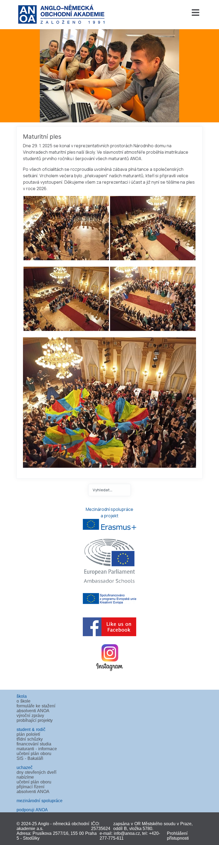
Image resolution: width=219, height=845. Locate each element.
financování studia (34, 744)
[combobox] (109, 490)
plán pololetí (28, 734)
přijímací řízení (30, 786)
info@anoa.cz (127, 833)
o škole (23, 701)
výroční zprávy (30, 715)
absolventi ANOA (33, 710)
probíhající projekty (35, 720)
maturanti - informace (37, 748)
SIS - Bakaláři (30, 758)
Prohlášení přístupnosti (178, 835)
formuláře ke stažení (36, 706)
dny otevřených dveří (36, 772)
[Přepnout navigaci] (157, 12)
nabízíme (25, 777)
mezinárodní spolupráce (39, 800)
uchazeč (25, 767)
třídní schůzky (30, 739)
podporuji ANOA (32, 810)
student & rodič (31, 729)
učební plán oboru (34, 753)
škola (22, 696)
